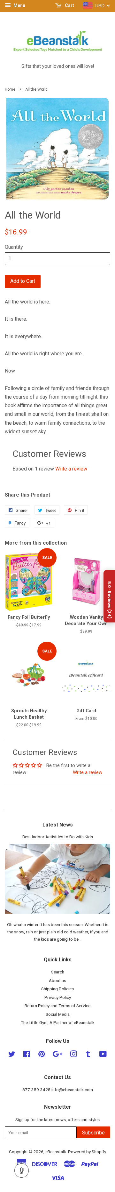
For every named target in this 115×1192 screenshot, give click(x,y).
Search (57, 971)
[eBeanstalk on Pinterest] (41, 1055)
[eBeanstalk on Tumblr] (88, 1055)
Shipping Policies (57, 988)
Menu (18, 5)
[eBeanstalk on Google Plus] (57, 1055)
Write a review (71, 469)
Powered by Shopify (87, 1151)
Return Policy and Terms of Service (57, 1005)
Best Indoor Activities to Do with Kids (57, 836)
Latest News (57, 825)
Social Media (58, 1014)
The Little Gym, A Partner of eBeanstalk (58, 1022)
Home (10, 89)
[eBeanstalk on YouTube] (103, 1055)
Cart (69, 5)
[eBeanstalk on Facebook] (26, 1055)
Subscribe (93, 1133)
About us (57, 980)
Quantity (14, 247)
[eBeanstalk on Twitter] (11, 1055)
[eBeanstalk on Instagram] (73, 1055)
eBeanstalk (55, 1151)
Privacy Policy (57, 997)
